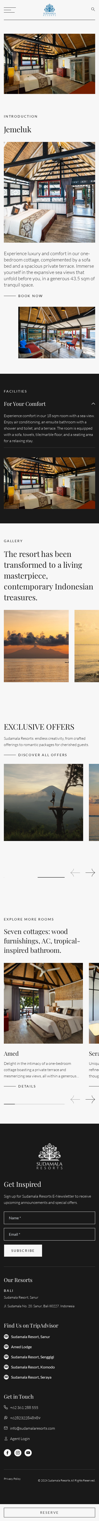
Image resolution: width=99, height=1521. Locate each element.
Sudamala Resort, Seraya (31, 1377)
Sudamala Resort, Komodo (33, 1367)
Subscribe (23, 1251)
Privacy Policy (12, 1478)
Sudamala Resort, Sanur (30, 1336)
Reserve (49, 1512)
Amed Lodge (21, 1347)
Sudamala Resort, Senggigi (32, 1357)
